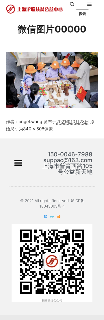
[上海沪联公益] (35, 9)
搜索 (82, 14)
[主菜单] (89, 4)
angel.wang (30, 121)
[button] (18, 162)
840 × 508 (33, 129)
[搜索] (72, 4)
